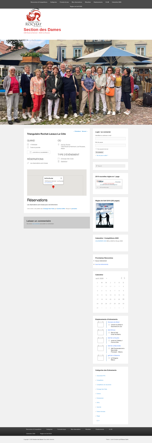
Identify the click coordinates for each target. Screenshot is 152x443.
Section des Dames (42, 29)
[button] (53, 187)
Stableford (64, 161)
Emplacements (98, 2)
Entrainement (100, 398)
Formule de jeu (64, 2)
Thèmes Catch (124, 439)
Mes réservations (77, 2)
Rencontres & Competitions (39, 2)
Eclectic (99, 393)
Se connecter (99, 152)
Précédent (77, 131)
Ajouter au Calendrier (39, 152)
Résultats (88, 2)
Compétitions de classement (104, 384)
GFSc (98, 402)
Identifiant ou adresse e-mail (103, 135)
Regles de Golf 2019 (76, 6)
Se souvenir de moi (102, 149)
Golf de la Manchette (114, 346)
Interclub (99, 407)
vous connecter (36, 223)
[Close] (61, 178)
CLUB (107, 2)
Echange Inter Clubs (67, 159)
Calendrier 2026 (116, 2)
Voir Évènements (48, 182)
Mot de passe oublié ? (102, 155)
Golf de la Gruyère (113, 338)
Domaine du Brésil (113, 322)
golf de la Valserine (114, 355)
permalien (74, 208)
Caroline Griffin (61, 208)
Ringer (98, 416)
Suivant (85, 131)
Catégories (53, 2)
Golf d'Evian (111, 330)
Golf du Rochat (65, 145)
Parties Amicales (101, 411)
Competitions (100, 380)
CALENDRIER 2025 (100, 241)
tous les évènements (101, 264)
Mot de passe (99, 142)
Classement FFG (101, 375)
